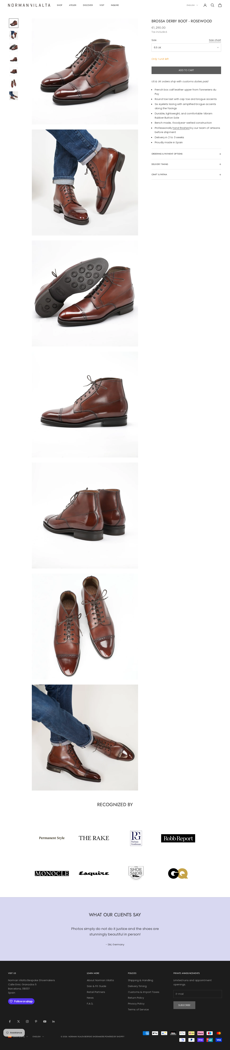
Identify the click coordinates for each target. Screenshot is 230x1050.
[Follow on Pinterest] (36, 1021)
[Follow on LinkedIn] (53, 1021)
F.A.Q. (90, 1003)
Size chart (215, 40)
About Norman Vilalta (100, 980)
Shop (59, 5)
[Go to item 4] (13, 59)
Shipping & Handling (140, 980)
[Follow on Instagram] (27, 1021)
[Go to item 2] (13, 35)
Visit (102, 5)
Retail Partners (96, 992)
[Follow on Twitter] (18, 1021)
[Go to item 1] (13, 23)
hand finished (181, 128)
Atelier (72, 5)
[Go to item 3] (13, 47)
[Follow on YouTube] (44, 1021)
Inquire (115, 5)
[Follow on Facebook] (9, 1021)
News (90, 997)
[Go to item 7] (13, 95)
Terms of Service (138, 1009)
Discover (88, 5)
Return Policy (136, 997)
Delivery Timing (137, 986)
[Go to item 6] (13, 83)
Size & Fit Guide (96, 986)
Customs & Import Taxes (143, 992)
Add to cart (186, 70)
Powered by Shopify (114, 1036)
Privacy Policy (136, 1003)
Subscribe (184, 1005)
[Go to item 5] (13, 71)
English (191, 5)
